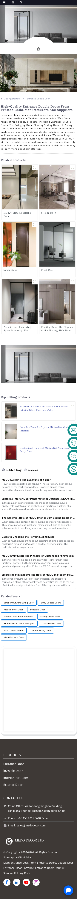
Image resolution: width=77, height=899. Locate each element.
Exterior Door (13, 785)
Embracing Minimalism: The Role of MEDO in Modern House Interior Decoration (38, 575)
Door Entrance (25, 868)
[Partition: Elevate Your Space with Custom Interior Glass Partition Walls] (11, 410)
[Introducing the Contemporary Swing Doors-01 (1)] (35, 224)
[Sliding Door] (57, 187)
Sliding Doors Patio (50, 616)
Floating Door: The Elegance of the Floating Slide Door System (57, 329)
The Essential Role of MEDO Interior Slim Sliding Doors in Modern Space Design (38, 518)
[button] (28, 38)
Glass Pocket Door (51, 623)
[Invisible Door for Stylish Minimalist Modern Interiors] (11, 431)
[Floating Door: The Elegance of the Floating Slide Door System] (57, 301)
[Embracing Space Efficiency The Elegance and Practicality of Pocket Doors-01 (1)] (35, 281)
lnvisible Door (13, 771)
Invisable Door (37, 609)
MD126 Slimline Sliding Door (17, 214)
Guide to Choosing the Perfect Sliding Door (28, 537)
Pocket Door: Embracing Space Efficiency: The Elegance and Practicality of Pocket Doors (19, 329)
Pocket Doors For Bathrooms (18, 616)
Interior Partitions (16, 778)
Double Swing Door (41, 630)
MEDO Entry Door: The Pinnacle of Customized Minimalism (38, 556)
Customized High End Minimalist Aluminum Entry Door (44, 450)
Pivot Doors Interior (14, 630)
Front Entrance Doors (43, 862)
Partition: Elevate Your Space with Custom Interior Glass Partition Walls (44, 408)
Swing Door (10, 270)
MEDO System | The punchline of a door (26, 480)
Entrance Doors (44, 868)
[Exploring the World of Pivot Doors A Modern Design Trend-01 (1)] (72, 224)
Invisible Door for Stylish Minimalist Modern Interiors (45, 429)
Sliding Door (48, 212)
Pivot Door (47, 270)
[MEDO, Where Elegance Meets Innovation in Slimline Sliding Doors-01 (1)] (35, 167)
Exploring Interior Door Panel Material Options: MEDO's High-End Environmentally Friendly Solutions (38, 499)
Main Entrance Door (14, 637)
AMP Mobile (23, 857)
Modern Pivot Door (13, 609)
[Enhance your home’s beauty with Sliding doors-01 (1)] (72, 167)
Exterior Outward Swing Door (18, 602)
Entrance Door (13, 764)
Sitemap (8, 857)
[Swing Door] (19, 244)
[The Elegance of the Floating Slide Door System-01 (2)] (72, 281)
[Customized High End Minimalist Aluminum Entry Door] (11, 452)
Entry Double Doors (51, 602)
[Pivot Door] (57, 244)
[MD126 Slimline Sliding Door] (20, 187)
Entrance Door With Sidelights (19, 623)
